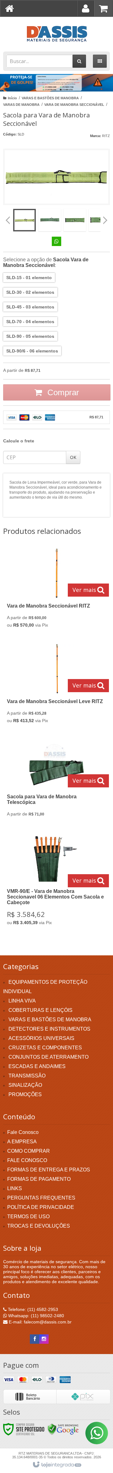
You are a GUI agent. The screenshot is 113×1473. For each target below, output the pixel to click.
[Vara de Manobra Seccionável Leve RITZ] (55, 685)
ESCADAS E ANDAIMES (37, 1066)
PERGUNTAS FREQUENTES (41, 1197)
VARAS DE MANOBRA (21, 104)
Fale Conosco (23, 1132)
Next (105, 217)
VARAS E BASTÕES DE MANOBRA (50, 98)
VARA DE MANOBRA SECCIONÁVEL (74, 104)
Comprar (62, 392)
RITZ (106, 136)
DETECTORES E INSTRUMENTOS (49, 1029)
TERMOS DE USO (28, 1216)
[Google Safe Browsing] (63, 1428)
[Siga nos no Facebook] (34, 1339)
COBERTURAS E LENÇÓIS (40, 1010)
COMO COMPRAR (28, 1151)
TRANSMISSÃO (27, 1075)
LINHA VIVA (22, 1000)
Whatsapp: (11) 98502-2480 (35, 1315)
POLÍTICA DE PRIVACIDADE (40, 1207)
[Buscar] (79, 61)
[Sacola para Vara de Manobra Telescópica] (55, 780)
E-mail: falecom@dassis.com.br (40, 1321)
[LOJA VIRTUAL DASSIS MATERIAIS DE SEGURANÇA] (56, 32)
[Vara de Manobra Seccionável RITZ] (55, 589)
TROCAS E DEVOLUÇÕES (38, 1226)
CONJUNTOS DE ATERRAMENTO (48, 1057)
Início (12, 98)
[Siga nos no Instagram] (44, 1339)
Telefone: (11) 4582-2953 (32, 1309)
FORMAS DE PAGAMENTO (39, 1179)
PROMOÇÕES (25, 1094)
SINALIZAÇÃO (25, 1085)
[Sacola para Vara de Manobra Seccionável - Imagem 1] (24, 220)
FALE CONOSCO (27, 1160)
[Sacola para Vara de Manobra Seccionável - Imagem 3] (74, 220)
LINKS (14, 1188)
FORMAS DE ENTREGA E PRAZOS (48, 1169)
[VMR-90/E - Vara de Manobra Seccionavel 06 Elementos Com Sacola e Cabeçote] (55, 881)
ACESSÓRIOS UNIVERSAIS (41, 1038)
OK (73, 457)
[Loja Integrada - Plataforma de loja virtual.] (56, 1465)
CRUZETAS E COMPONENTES (45, 1047)
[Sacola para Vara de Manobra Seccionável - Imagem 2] (49, 220)
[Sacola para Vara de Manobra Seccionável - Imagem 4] (100, 220)
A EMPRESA (22, 1141)
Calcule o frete (18, 440)
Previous (8, 220)
